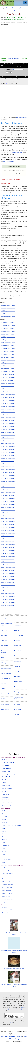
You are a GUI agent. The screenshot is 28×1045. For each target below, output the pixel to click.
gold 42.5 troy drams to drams (8, 562)
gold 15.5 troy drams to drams (8, 406)
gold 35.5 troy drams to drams (8, 521)
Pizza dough (17, 640)
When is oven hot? (18, 635)
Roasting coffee (18, 650)
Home (7, 3)
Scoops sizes (5, 797)
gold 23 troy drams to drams (7, 449)
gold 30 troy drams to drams (7, 489)
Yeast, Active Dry (7, 887)
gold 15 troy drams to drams (7, 403)
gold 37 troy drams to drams (7, 530)
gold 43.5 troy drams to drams (8, 567)
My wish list (17, 704)
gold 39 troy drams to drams (7, 541)
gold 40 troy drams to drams (7, 547)
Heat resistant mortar (6, 668)
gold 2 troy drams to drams (7, 328)
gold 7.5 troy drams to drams (8, 360)
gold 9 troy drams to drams (7, 368)
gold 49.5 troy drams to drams (8, 602)
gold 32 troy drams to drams (7, 501)
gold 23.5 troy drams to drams (8, 452)
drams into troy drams (8, 161)
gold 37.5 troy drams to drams (8, 533)
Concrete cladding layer (7, 673)
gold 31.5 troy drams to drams (8, 498)
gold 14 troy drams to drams (7, 397)
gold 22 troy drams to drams (7, 443)
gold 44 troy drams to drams (7, 570)
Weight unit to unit (7, 902)
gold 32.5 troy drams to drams (8, 504)
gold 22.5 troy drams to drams (8, 446)
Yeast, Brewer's (6, 890)
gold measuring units (21, 117)
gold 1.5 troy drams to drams (8, 325)
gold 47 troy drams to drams (7, 588)
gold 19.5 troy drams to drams (8, 429)
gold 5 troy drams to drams (7, 345)
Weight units (5, 805)
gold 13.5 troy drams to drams (8, 394)
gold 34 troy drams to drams (7, 513)
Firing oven (17, 656)
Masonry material (7, 910)
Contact (25, 1036)
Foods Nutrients (6, 800)
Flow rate (4, 822)
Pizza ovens (4, 630)
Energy (4, 819)
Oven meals (4, 640)
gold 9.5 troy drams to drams (8, 371)
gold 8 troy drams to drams (7, 363)
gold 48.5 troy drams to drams (8, 596)
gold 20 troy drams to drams (7, 432)
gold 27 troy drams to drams (7, 472)
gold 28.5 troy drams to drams (8, 481)
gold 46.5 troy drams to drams (8, 585)
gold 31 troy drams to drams (7, 495)
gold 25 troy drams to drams (7, 461)
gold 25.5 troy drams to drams (8, 464)
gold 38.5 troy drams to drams (8, 538)
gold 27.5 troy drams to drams (8, 475)
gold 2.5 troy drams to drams (8, 331)
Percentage (5, 834)
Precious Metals (6, 859)
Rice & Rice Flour (7, 777)
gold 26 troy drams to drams (7, 466)
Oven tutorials (17, 625)
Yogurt (4, 791)
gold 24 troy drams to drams (7, 455)
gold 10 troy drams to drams (7, 374)
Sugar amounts (6, 785)
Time (3, 848)
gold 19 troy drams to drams (7, 426)
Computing (5, 816)
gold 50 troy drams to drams (7, 605)
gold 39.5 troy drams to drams (8, 544)
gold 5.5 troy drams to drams (8, 348)
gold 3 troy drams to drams (7, 334)
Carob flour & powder (8, 762)
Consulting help (18, 709)
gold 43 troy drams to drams (7, 564)
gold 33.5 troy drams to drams (8, 510)
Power (4, 836)
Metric (4, 831)
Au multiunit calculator (16, 152)
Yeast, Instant (6, 896)
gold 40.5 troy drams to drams (8, 550)
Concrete (4, 907)
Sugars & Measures (7, 884)
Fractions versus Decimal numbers (11, 825)
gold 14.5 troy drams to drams (8, 400)
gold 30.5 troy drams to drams (8, 492)
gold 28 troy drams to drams (7, 478)
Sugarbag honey (6, 771)
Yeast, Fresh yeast (7, 893)
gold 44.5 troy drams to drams (8, 573)
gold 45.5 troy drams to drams (8, 579)
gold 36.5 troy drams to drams (8, 527)
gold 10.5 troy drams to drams (8, 377)
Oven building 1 (5, 704)
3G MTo (16, 671)
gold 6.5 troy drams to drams (8, 354)
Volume (4, 851)
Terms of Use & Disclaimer (15, 1036)
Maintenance (17, 661)
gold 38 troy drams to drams (7, 536)
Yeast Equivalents (7, 788)
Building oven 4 (18, 692)
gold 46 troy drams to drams (7, 582)
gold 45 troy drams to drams (7, 576)
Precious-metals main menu (12, 7)
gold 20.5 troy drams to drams (8, 435)
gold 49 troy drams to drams (7, 599)
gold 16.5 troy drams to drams (8, 412)
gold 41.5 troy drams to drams (8, 556)
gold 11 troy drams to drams (7, 380)
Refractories (5, 912)
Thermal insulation (5, 678)
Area (3, 813)
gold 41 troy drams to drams (7, 553)
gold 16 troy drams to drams (7, 409)
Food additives (18, 676)
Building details (5, 657)
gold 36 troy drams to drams (7, 524)
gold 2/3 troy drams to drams (8, 313)
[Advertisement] (14, 41)
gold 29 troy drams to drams (7, 484)
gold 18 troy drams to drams (7, 420)
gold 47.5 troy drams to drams (8, 590)
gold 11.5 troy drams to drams (8, 383)
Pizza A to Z (17, 630)
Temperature (5, 794)
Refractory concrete (5, 663)
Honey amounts (6, 768)
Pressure (4, 839)
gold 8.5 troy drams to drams (8, 365)
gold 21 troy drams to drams (7, 438)
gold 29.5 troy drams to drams (8, 487)
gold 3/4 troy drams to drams (8, 316)
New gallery (4, 635)
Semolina (4, 782)
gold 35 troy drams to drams (7, 518)
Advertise (11, 1039)
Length (4, 828)
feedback (11, 1022)
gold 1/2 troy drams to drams (8, 311)
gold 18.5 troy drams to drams (8, 423)
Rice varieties (6, 879)
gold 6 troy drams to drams (7, 351)
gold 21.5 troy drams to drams (8, 440)
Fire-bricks (3, 683)
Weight (4, 854)
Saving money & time (6, 693)
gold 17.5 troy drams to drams (8, 417)
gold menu (21, 7)
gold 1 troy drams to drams (7, 322)
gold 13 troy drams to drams (7, 391)
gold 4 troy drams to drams (7, 339)
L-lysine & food (18, 686)
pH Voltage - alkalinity (8, 774)
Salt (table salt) (6, 881)
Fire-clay (3, 688)
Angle (3, 811)
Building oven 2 (5, 709)
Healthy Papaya (18, 681)
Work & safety (17, 666)
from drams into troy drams (14, 58)
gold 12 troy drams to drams (7, 386)
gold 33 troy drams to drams (7, 507)
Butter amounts (6, 759)
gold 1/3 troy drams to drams (8, 308)
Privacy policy (4, 1036)
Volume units (5, 803)
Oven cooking (17, 645)
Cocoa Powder (6, 870)
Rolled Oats (5, 779)
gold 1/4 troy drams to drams (8, 305)
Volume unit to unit (7, 899)
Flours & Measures (7, 873)
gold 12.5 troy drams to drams (8, 389)
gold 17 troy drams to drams (7, 414)
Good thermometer (5, 699)
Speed (3, 842)
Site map (16, 714)
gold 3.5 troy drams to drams (8, 337)
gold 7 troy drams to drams (7, 357)
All (11, 803)
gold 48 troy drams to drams (7, 593)
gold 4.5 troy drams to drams (8, 342)
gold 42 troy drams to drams (7, 559)
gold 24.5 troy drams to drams (8, 458)
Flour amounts (6, 765)
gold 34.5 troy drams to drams (8, 515)
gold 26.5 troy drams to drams (8, 469)
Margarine (5, 876)
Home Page (4, 618)
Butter (3, 867)
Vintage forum (4, 645)
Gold (3, 862)
